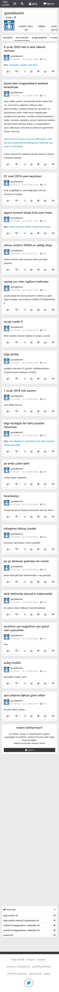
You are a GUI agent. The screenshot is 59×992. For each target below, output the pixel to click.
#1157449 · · (29, 399)
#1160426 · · (29, 59)
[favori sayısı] (31, 71)
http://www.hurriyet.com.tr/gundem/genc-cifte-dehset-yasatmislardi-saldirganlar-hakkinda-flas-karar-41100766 (29, 142)
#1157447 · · (29, 471)
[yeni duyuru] (55, 909)
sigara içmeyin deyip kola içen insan (28, 212)
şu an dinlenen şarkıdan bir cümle (26, 561)
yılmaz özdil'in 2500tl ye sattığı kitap (28, 245)
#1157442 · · (29, 638)
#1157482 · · (29, 290)
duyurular (11, 909)
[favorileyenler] (45, 71)
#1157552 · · (29, 95)
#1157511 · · (29, 184)
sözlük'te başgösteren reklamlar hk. (28, 925)
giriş (34, 3)
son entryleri (22, 37)
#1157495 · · (29, 221)
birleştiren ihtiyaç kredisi (20, 528)
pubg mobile (12, 662)
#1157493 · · (29, 253)
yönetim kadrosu (17, 973)
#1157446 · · (29, 504)
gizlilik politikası (41, 966)
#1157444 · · (29, 569)
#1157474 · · (29, 362)
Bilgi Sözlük (5, 3)
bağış (47, 973)
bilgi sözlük (11, 354)
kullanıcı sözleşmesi (18, 966)
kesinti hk (28, 935)
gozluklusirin (14, 13)
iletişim (31, 959)
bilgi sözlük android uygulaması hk (28, 920)
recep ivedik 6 (13, 321)
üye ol (50, 3)
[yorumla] (38, 71)
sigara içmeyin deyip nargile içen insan (29, 226)
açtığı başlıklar (39, 37)
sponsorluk (35, 973)
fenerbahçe (11, 496)
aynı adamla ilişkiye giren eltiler (24, 695)
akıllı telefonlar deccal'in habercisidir (28, 593)
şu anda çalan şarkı (17, 463)
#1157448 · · (29, 435)
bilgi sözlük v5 (28, 915)
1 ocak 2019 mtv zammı (20, 390)
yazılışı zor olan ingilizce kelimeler (26, 281)
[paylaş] (25, 71)
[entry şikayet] (53, 71)
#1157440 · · (29, 703)
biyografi (7, 37)
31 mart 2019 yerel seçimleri (22, 176)
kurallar (41, 959)
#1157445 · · (29, 537)
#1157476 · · (29, 330)
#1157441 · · (29, 671)
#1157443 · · (29, 602)
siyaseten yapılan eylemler (23, 64)
